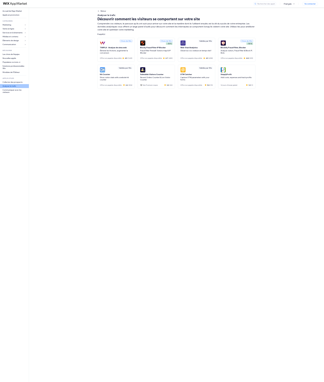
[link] (14, 11)
